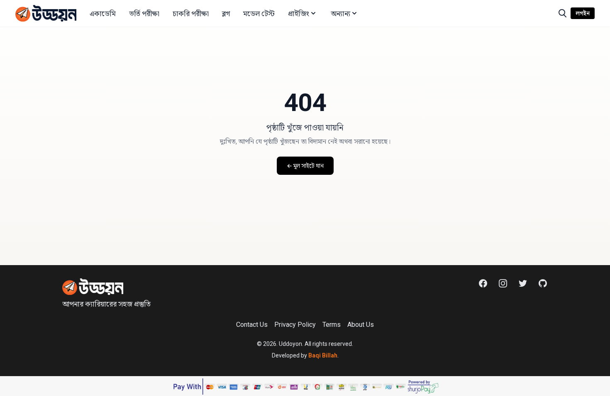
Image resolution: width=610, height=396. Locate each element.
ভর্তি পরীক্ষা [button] (144, 13)
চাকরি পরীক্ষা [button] (191, 13)
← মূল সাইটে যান (305, 165)
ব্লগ (226, 13)
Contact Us (252, 324)
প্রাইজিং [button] (298, 13)
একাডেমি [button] (103, 13)
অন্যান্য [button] (340, 13)
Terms (331, 324)
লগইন (583, 13)
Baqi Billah (322, 355)
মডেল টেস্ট (259, 13)
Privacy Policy (295, 324)
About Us (360, 324)
